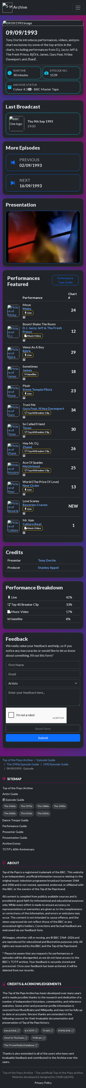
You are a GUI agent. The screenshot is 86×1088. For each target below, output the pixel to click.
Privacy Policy (43, 1082)
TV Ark (46, 1030)
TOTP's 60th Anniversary (18, 849)
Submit (43, 738)
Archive (20, 6)
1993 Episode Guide (55, 764)
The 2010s (26, 813)
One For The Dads (14, 1037)
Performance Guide (14, 826)
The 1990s (59, 806)
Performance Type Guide (65, 280)
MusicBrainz (27, 1010)
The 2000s (10, 813)
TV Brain (37, 1037)
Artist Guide (10, 794)
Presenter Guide (12, 831)
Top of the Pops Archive (17, 760)
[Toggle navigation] (78, 8)
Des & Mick (10, 1030)
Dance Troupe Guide (15, 820)
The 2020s (43, 813)
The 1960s (10, 806)
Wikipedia (46, 1010)
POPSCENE (64, 1030)
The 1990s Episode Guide (23, 764)
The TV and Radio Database (19, 1045)
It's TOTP (29, 1030)
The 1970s (26, 806)
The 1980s (43, 806)
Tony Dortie (47, 560)
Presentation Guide (14, 837)
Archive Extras (11, 843)
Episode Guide (46, 760)
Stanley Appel (48, 567)
